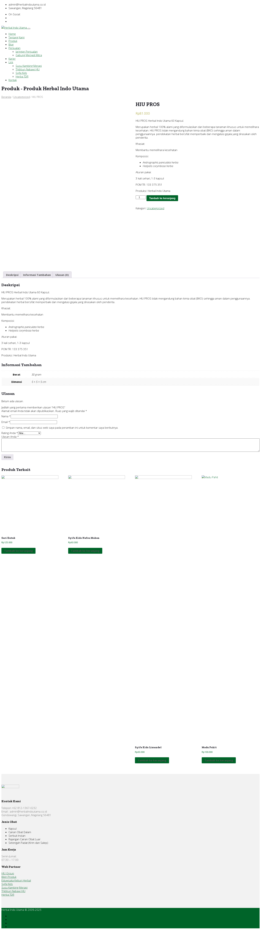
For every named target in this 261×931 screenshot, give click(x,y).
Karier (12, 58)
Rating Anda (9, 433)
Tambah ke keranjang (162, 198)
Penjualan (14, 48)
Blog (11, 44)
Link (11, 62)
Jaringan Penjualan (27, 51)
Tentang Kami (17, 37)
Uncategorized (21, 97)
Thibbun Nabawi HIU (28, 69)
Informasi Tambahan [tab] (37, 275)
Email (5, 422)
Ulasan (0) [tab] (62, 275)
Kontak (13, 80)
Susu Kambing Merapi (29, 66)
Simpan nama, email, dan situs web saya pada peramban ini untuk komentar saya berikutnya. (62, 427)
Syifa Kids (21, 73)
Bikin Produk (8, 877)
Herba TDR (22, 76)
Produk (13, 41)
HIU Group (7, 873)
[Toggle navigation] (29, 28)
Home (12, 34)
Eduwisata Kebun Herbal (16, 880)
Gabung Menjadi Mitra (29, 55)
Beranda (6, 97)
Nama (6, 416)
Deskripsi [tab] (12, 275)
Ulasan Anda (10, 436)
